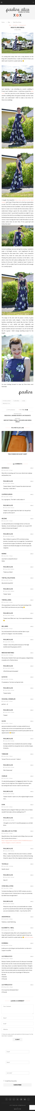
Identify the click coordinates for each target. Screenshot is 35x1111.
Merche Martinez (8, 653)
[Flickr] (21, 1099)
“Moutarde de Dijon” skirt (17, 454)
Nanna (4, 553)
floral (23, 400)
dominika (5, 943)
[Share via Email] (27, 409)
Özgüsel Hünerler (8, 699)
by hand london (7, 400)
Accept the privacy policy (11, 1081)
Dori (3, 804)
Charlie (4, 776)
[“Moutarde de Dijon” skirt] (17, 441)
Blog (9, 22)
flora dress (16, 400)
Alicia (4, 721)
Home (3, 22)
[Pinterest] (17, 1099)
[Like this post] (20, 409)
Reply (31, 468)
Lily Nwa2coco (7, 956)
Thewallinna (6, 600)
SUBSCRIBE (17, 1085)
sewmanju (5, 468)
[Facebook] (6, 1099)
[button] (3, 444)
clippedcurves (7, 494)
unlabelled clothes (9, 831)
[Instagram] (14, 1099)
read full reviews (28, 937)
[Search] (33, 2)
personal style (6, 403)
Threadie (5, 754)
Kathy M (4, 677)
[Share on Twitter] (23, 409)
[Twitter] (10, 1099)
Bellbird (5, 626)
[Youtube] (25, 1099)
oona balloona (7, 886)
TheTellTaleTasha (8, 578)
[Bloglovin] (28, 1099)
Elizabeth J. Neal (8, 928)
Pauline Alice (8, 481)
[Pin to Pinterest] (25, 409)
